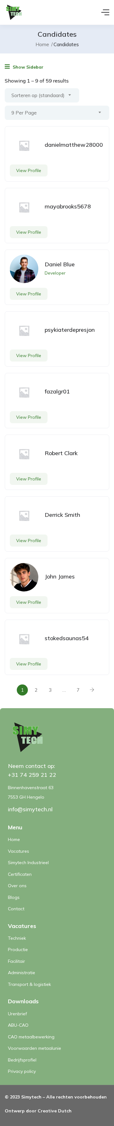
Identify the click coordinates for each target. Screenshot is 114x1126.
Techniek (17, 938)
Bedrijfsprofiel (22, 1060)
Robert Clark (61, 453)
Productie (18, 949)
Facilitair (16, 961)
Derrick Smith (62, 514)
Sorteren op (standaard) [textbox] (38, 95)
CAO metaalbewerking (31, 1037)
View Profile (28, 170)
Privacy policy (22, 1071)
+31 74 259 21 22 (32, 774)
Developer (55, 273)
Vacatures (18, 851)
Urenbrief (17, 1014)
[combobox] (42, 95)
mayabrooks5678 (68, 206)
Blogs (14, 897)
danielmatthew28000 (74, 144)
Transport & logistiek (29, 984)
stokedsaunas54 (67, 638)
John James (60, 576)
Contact (16, 909)
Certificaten (20, 874)
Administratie (21, 972)
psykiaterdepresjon (70, 329)
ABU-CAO (18, 1025)
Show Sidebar (27, 67)
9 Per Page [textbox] (24, 113)
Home (42, 44)
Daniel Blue (60, 264)
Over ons (17, 885)
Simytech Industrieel (28, 862)
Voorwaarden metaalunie (34, 1048)
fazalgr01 (57, 391)
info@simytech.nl (30, 809)
